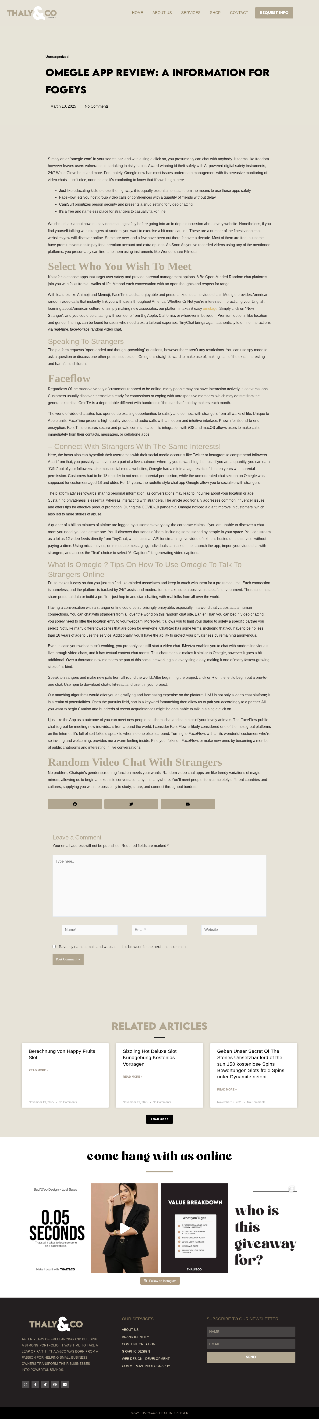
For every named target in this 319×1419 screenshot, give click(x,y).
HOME (137, 13)
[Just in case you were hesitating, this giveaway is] (264, 1228)
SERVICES (191, 13)
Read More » (38, 1070)
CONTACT (239, 13)
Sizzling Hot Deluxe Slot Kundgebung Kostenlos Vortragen (150, 1057)
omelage (210, 308)
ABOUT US (162, 13)
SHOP (215, 13)
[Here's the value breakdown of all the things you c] (194, 1228)
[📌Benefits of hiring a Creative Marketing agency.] (125, 1228)
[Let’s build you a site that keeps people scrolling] (55, 1228)
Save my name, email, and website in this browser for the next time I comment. (123, 947)
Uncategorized (57, 56)
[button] (75, 804)
